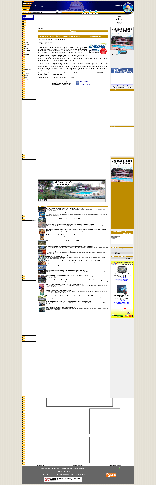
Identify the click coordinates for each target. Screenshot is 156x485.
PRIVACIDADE (74, 469)
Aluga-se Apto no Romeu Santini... (119, 248)
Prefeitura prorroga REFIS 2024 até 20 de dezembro (60, 213)
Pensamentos (26, 81)
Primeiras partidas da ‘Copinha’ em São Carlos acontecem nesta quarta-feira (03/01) (69, 246)
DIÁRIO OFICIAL (27, 52)
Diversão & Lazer (27, 79)
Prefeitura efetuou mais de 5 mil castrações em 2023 (60, 235)
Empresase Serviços (119, 18)
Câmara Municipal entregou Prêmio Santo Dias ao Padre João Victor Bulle (67, 275)
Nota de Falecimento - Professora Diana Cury (58, 290)
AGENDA (25, 58)
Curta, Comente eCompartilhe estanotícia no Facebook (85, 83)
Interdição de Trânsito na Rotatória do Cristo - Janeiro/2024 (62, 240)
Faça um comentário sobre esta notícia (56, 84)
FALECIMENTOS (27, 56)
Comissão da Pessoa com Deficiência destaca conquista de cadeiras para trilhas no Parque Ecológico (74, 280)
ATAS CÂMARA (27, 54)
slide (45, 200)
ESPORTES (26, 48)
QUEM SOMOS (45, 469)
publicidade (34, 99)
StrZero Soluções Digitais (78, 474)
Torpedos (25, 88)
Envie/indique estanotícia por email (66, 84)
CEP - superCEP (27, 73)
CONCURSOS (26, 44)
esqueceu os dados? (27, 18)
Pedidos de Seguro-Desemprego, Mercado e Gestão (60, 307)
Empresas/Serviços (27, 65)
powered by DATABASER (63, 471)
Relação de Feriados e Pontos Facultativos (122, 86)
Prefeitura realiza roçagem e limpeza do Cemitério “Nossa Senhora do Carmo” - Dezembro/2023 (73, 261)
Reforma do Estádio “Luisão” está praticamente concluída (62, 265)
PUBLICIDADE (55, 469)
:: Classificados (115, 247)
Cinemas (114, 231)
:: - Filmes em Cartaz (118, 231)
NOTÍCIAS (26, 42)
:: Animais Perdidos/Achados (119, 256)
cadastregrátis (119, 23)
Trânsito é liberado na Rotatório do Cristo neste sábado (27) (63, 218)
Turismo (25, 38)
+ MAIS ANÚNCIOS (129, 258)
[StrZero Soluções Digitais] (50, 480)
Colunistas (26, 75)
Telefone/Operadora (27, 69)
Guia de (119, 16)
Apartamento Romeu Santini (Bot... (119, 249)
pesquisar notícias (69, 313)
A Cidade (25, 36)
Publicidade (114, 157)
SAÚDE (25, 46)
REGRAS (81, 469)
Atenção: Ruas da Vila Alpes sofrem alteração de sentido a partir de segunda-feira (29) (70, 224)
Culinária (25, 77)
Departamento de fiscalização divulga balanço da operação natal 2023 (65, 270)
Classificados (26, 63)
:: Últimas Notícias (43, 206)
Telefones (25, 85)
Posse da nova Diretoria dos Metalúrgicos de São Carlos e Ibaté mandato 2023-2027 (69, 296)
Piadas (25, 83)
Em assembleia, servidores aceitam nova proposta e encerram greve (65, 208)
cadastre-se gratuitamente (27, 19)
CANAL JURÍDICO (27, 50)
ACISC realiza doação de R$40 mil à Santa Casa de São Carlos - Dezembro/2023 (68, 301)
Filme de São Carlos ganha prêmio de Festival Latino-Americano (64, 284)
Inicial (25, 33)
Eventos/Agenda (115, 89)
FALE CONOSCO (64, 469)
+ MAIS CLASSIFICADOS (127, 252)
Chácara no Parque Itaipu (117, 251)
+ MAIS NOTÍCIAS (104, 313)
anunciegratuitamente (117, 253)
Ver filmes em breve (128, 233)
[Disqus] (73, 109)
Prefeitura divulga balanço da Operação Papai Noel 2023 (62, 251)
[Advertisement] (29, 127)
